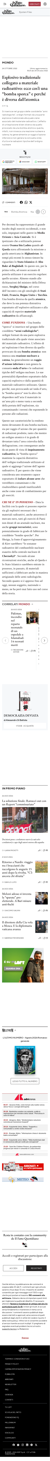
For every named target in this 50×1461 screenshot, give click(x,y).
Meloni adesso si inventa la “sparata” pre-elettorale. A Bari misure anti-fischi (16, 899)
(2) (47, 882)
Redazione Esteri (17, 651)
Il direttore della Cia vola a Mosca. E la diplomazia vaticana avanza (17, 925)
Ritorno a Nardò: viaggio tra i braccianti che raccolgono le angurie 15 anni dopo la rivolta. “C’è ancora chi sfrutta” (17, 869)
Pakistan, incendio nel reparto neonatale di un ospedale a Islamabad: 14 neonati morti (17, 629)
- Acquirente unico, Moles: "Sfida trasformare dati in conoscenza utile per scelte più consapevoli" (24, 1141)
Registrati (36, 1268)
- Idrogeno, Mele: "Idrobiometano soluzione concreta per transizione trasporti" (22, 1121)
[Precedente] (5, 640)
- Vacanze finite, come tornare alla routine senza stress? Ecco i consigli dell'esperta (23, 1106)
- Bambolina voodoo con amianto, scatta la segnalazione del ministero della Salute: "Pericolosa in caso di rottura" (23, 1113)
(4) (47, 850)
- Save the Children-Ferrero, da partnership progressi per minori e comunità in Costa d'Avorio (22, 1148)
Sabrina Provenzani (13, 938)
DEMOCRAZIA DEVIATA (21, 715)
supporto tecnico (9, 1329)
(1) (47, 938)
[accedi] (45, 4)
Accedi (13, 1268)
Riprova (25, 1337)
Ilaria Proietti (10, 850)
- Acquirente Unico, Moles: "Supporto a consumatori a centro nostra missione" (20, 1128)
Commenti (10, 202)
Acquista (25, 725)
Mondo (8, 62)
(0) (34, 651)
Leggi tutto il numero (24, 1081)
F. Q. (5, 106)
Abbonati (35, 4)
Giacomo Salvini (11, 910)
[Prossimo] (44, 640)
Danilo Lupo (9, 882)
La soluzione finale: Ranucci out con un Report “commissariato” (24, 802)
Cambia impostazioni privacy (18, 1369)
